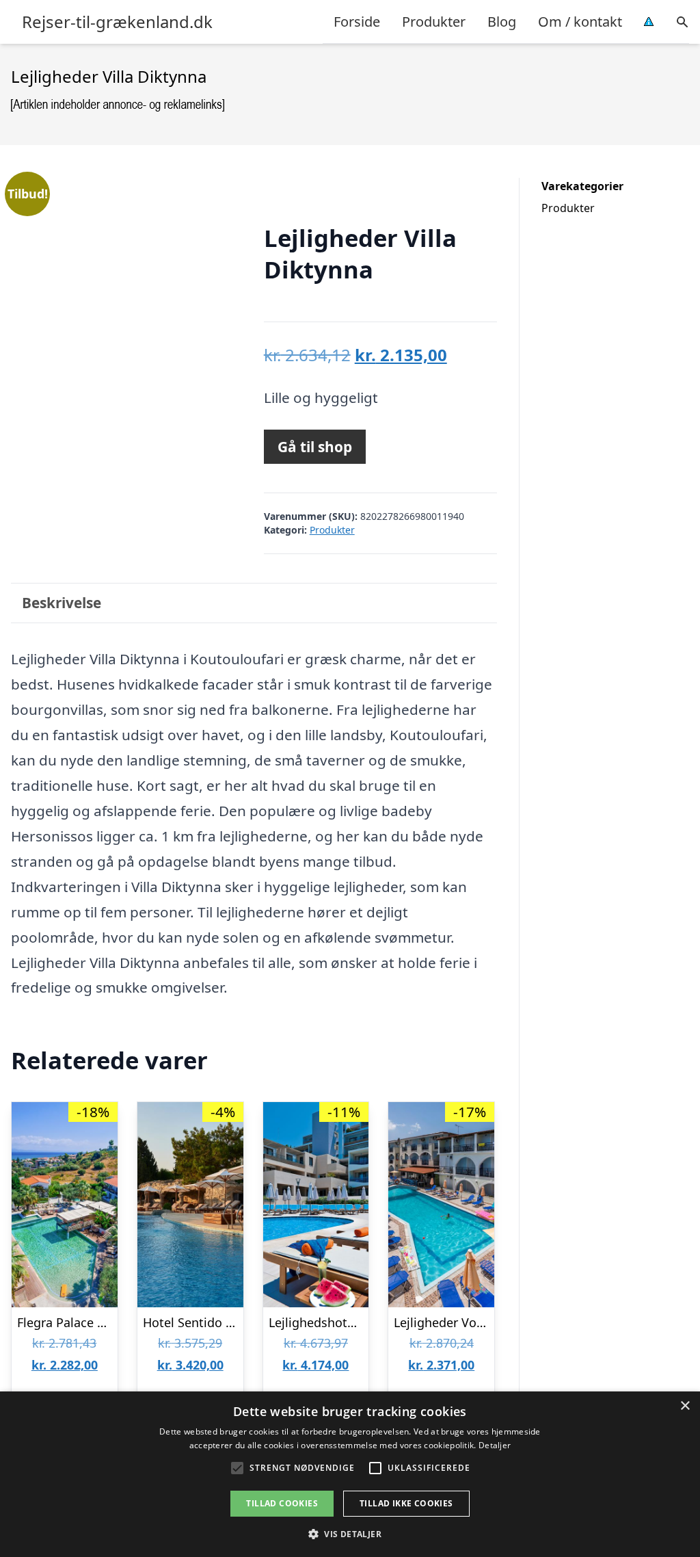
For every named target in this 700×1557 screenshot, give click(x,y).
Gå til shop (315, 446)
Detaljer (495, 1445)
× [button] (684, 1406)
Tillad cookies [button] (282, 1503)
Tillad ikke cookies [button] (406, 1503)
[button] (350, 1534)
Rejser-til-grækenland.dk (117, 22)
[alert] (350, 1474)
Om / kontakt (580, 21)
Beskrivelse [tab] (61, 602)
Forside (357, 21)
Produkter (434, 21)
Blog (501, 21)
